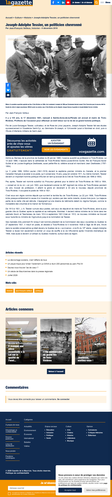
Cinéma (70, 433)
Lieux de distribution (10, 445)
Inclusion (49, 433)
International (29, 438)
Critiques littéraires (95, 433)
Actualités (28, 426)
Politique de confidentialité (17, 473)
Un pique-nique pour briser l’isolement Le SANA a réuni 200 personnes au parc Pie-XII (45, 264)
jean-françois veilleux (24, 291)
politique (38, 291)
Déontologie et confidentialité (11, 431)
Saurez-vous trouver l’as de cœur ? (23, 268)
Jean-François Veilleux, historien (24, 28)
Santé (48, 438)
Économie (28, 434)
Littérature (71, 438)
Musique (70, 441)
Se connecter (63, 399)
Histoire (27, 18)
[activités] (56, 155)
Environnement (14, 339)
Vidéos (27, 446)
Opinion (90, 426)
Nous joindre (11, 451)
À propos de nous (12, 425)
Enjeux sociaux (51, 426)
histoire (9, 291)
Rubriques (82, 353)
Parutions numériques (10, 457)
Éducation (50, 430)
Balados (27, 442)
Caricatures (92, 430)
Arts (68, 430)
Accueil (9, 18)
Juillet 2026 (13, 275)
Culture (18, 18)
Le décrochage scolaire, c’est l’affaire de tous (27, 260)
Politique (20, 39)
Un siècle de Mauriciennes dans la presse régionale (30, 271)
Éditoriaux (92, 435)
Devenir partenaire (9, 438)
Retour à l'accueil (56, 371)
